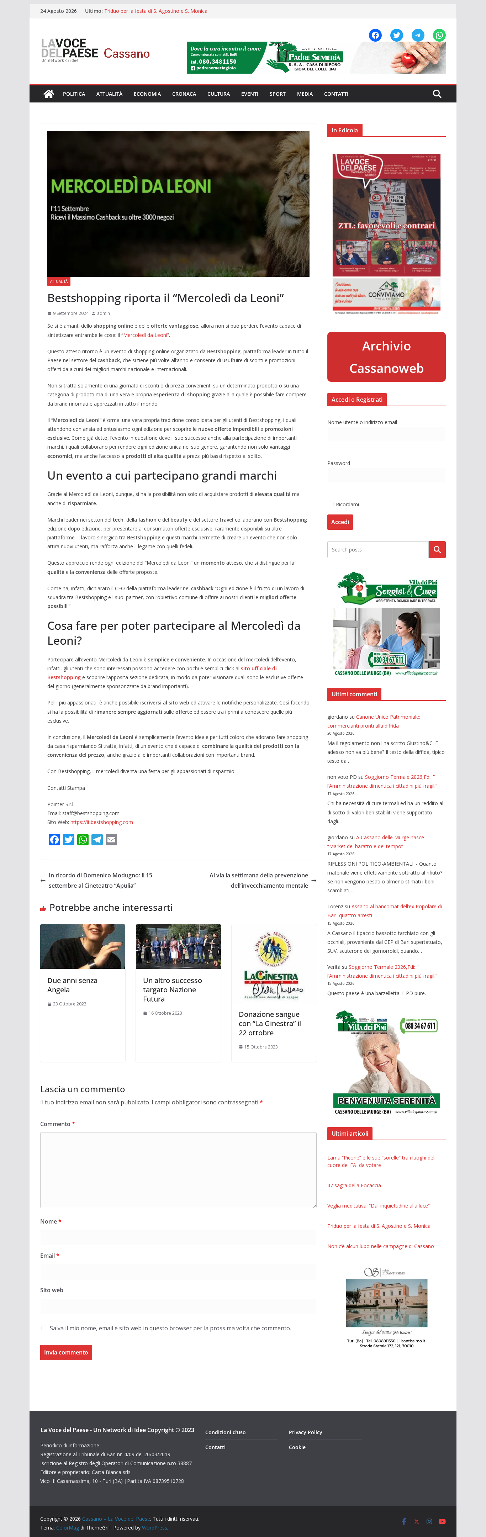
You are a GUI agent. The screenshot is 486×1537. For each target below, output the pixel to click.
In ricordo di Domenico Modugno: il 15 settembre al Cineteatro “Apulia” (100, 880)
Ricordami (346, 504)
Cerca (437, 549)
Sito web (51, 1290)
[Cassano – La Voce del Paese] (48, 93)
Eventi (249, 93)
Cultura (218, 93)
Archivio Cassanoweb (386, 356)
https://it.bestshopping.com (101, 822)
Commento (57, 1124)
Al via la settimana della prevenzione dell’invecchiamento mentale (259, 880)
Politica (74, 93)
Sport (278, 93)
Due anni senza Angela (72, 985)
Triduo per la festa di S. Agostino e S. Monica (155, 10)
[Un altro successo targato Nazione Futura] (178, 929)
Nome (51, 1221)
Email (49, 1255)
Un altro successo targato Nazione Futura (172, 990)
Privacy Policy (305, 1432)
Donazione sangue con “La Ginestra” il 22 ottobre (270, 1023)
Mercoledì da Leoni (145, 335)
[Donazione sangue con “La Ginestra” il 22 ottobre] (274, 929)
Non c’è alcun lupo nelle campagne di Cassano (380, 1246)
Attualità (109, 93)
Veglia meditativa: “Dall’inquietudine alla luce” (378, 1205)
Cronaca (184, 93)
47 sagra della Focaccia (354, 1185)
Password (338, 463)
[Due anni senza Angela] (82, 929)
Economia (147, 93)
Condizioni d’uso (225, 1432)
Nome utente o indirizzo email (362, 422)
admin (103, 313)
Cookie (297, 1447)
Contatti (336, 93)
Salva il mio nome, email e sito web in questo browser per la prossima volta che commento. (170, 1328)
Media (305, 93)
